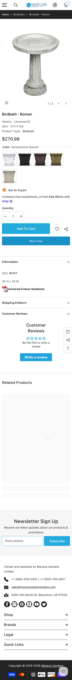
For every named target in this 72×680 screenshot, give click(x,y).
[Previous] (58, 103)
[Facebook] (7, 604)
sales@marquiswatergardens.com (33, 587)
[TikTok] (29, 604)
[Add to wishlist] (57, 229)
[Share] (66, 229)
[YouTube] (37, 604)
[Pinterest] (22, 604)
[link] (36, 488)
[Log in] (55, 5)
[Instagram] (14, 604)
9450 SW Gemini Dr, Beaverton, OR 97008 (39, 595)
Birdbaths (19, 14)
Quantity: (8, 208)
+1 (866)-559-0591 (24, 579)
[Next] (66, 103)
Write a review (36, 357)
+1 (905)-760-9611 (52, 579)
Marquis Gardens (52, 665)
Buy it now (36, 241)
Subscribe (57, 541)
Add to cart (26, 229)
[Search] (15, 5)
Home (5, 14)
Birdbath (28, 131)
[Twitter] (44, 604)
